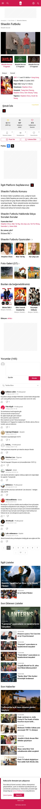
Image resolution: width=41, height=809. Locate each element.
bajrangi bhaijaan (12, 432)
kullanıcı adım (11, 392)
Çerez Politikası (18, 791)
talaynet (9, 470)
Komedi (12, 73)
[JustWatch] (35, 104)
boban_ (8, 445)
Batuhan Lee (10, 457)
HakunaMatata (11, 500)
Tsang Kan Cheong (27, 90)
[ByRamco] (3, 486)
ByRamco (9, 485)
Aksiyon (4, 73)
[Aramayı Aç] (8, 3)
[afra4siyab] (3, 522)
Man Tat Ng (16, 224)
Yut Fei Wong (35, 224)
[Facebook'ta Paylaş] (8, 146)
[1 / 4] (7, 273)
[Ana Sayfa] (20, 3)
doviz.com (20, 800)
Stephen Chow (27, 87)
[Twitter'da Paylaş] (12, 146)
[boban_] (3, 446)
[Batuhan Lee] (3, 458)
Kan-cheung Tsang (30, 93)
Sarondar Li (5, 226)
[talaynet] (3, 471)
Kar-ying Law (25, 224)
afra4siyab (9, 521)
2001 (15, 77)
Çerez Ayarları (7, 795)
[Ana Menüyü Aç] (3, 3)
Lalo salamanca (11, 533)
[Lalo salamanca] (3, 534)
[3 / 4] (34, 273)
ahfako (10, 318)
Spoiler (10, 377)
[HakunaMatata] (3, 501)
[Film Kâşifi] (3, 408)
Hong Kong (35, 77)
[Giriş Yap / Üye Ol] (33, 3)
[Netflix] (4, 110)
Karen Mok (13, 226)
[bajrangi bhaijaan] (3, 433)
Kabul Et (19, 795)
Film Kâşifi (9, 407)
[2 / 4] (20, 273)
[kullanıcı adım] (3, 393)
